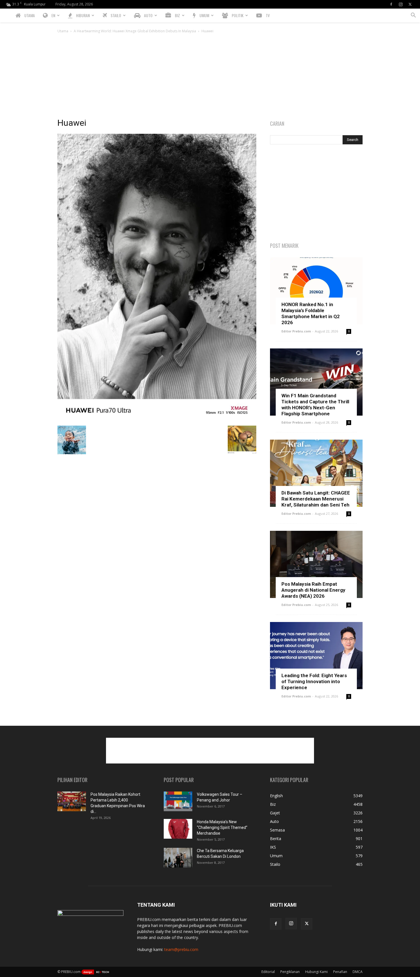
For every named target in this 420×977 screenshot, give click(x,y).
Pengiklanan (290, 971)
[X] (410, 4)
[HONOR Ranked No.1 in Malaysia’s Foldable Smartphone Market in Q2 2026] (316, 290)
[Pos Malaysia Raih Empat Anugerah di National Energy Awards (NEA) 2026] (316, 564)
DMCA (358, 971)
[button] (413, 16)
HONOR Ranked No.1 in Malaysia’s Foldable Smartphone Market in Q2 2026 (310, 313)
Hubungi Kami (316, 971)
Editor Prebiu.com (296, 331)
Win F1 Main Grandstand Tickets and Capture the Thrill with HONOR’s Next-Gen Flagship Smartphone (315, 404)
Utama (62, 31)
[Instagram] (400, 4)
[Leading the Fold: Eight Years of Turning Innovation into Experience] (316, 655)
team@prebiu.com (181, 949)
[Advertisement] (210, 77)
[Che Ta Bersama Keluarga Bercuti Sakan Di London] (178, 858)
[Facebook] (391, 4)
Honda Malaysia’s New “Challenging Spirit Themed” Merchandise (222, 828)
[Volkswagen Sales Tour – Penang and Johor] (178, 801)
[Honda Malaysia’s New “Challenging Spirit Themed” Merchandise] (178, 829)
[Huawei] (156, 419)
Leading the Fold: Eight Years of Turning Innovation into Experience (314, 681)
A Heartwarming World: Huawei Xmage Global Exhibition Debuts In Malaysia (135, 31)
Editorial (268, 971)
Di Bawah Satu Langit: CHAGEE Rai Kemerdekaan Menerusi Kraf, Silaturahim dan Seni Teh (315, 499)
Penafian (340, 971)
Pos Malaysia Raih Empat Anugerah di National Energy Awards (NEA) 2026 (313, 590)
